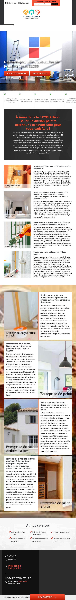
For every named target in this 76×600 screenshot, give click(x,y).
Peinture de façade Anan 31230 (39, 533)
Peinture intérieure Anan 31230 (62, 540)
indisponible (11, 3)
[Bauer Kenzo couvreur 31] (31, 14)
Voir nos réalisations (16, 73)
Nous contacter (40, 73)
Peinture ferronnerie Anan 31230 (18, 540)
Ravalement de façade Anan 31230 (40, 540)
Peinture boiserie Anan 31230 (61, 533)
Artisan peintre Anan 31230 (18, 533)
